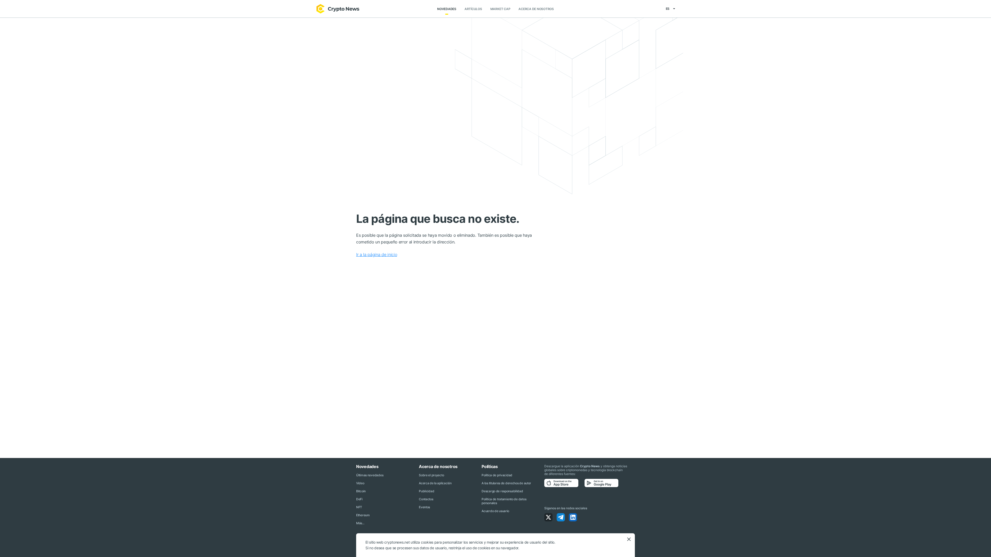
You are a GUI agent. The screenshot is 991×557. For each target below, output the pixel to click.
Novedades (446, 9)
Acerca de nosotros (536, 9)
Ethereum (363, 515)
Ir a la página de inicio (376, 254)
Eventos (424, 507)
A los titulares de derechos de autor (506, 483)
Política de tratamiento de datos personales (504, 501)
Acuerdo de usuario (495, 511)
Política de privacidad (497, 475)
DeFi (359, 499)
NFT (359, 507)
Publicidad (426, 491)
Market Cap (500, 9)
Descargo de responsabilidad (502, 491)
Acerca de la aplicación (435, 483)
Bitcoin (361, 491)
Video (360, 483)
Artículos (473, 9)
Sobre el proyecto (431, 475)
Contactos (426, 499)
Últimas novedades (369, 475)
